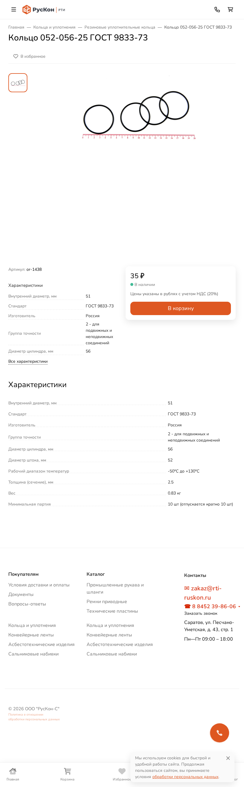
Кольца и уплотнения (32, 625)
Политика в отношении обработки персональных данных (34, 717)
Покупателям (23, 574)
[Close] (228, 758)
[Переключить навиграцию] (13, 9)
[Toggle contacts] (217, 9)
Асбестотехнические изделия (41, 644)
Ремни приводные (107, 601)
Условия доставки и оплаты (39, 585)
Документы (21, 594)
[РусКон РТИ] (44, 9)
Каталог (96, 574)
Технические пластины (112, 611)
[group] (136, 169)
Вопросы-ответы (27, 604)
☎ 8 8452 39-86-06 (210, 606)
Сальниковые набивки (33, 654)
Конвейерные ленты (31, 635)
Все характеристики (28, 361)
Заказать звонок (200, 613)
